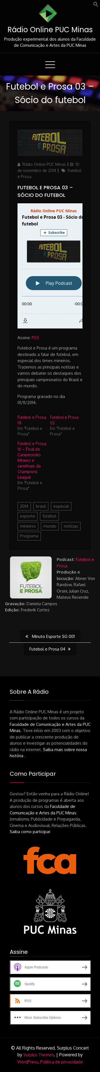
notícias (71, 526)
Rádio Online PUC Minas (50, 30)
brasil (41, 506)
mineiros (28, 526)
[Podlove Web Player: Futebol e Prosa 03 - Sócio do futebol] (50, 265)
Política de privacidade (61, 1061)
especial (61, 506)
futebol (49, 516)
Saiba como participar (30, 831)
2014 (24, 506)
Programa (29, 536)
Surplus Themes (38, 1054)
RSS (35, 337)
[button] (96, 5)
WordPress (27, 1061)
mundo (49, 526)
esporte (27, 516)
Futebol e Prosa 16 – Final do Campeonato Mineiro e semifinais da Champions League (32, 460)
